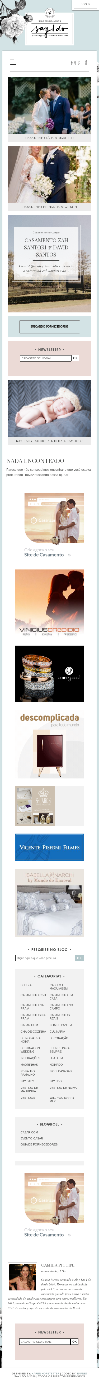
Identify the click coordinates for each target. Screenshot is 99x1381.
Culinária (57, 1031)
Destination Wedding (30, 1050)
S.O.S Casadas (61, 1071)
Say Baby (27, 1081)
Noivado (56, 1064)
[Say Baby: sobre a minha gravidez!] (49, 408)
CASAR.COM (29, 1132)
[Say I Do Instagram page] (73, 62)
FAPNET (82, 1373)
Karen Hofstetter (45, 1373)
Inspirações (30, 1058)
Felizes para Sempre (59, 1050)
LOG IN (85, 4)
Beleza (26, 985)
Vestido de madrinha (29, 1089)
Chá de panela (61, 1025)
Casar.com (29, 1025)
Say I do (56, 1081)
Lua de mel (58, 1058)
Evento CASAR (32, 1138)
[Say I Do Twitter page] (79, 62)
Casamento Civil (34, 995)
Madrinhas (29, 1064)
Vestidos (28, 1097)
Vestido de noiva (63, 1087)
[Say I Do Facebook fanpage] (86, 62)
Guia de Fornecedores (39, 1144)
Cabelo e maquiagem (59, 987)
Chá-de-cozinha (33, 1031)
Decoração (59, 1038)
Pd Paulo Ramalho (28, 1073)
